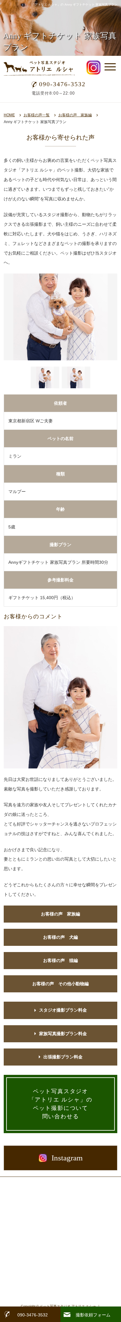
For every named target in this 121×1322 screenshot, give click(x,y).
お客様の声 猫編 (60, 960)
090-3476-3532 (62, 84)
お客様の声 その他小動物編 (60, 983)
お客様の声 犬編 (60, 937)
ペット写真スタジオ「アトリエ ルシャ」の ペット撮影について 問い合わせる (60, 1103)
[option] (61, 317)
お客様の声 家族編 (75, 115)
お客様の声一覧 (37, 115)
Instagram (67, 1158)
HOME (9, 115)
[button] (45, 377)
